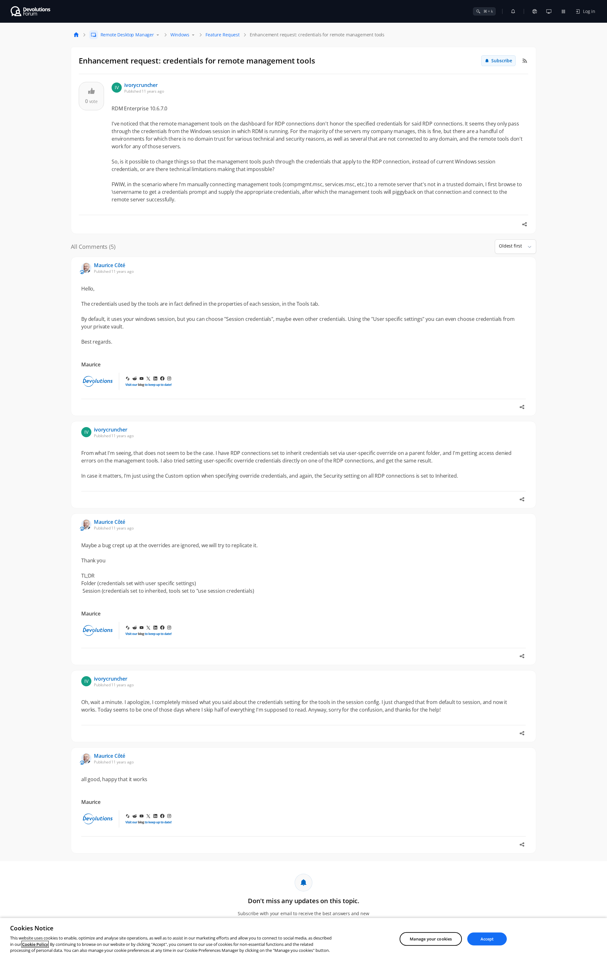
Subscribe (501, 61)
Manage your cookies (431, 938)
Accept (487, 938)
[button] (527, 246)
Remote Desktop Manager (127, 35)
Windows (179, 35)
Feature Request (222, 35)
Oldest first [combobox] (510, 246)
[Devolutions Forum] (31, 11)
